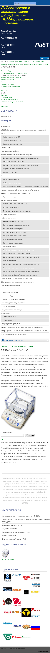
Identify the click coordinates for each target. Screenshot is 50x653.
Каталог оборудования (9, 71)
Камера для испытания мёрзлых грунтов (15, 193)
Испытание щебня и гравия (10, 86)
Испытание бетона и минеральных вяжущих (16, 154)
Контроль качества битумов (13, 229)
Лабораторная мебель (11, 207)
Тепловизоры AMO (9, 317)
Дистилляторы (6, 147)
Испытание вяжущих (8, 82)
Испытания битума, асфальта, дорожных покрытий (21, 257)
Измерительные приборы (9, 151)
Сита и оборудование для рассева (13, 303)
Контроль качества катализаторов (15, 236)
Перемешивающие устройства (11, 289)
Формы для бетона (10, 172)
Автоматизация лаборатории (13, 221)
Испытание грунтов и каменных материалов (16, 176)
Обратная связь (6, 97)
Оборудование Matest (8, 246)
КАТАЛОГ (19, 61)
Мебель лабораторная (9, 200)
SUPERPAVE (5, 126)
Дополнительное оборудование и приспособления (20, 158)
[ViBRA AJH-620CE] (5, 557)
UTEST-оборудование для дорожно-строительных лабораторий (23, 130)
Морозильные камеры (8, 214)
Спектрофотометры (8, 306)
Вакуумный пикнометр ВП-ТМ (12, 525)
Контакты (4, 95)
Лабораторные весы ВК (11, 137)
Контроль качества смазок (12, 239)
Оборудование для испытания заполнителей (16, 278)
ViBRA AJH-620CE (8, 560)
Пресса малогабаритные (9, 292)
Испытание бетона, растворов (13, 161)
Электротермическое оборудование (13, 334)
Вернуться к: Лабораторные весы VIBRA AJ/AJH (18, 346)
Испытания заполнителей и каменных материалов (21, 264)
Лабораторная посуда (8, 197)
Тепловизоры (5, 313)
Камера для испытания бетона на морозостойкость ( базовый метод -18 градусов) (26, 521)
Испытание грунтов (7, 84)
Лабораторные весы (15, 64)
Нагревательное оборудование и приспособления (20, 165)
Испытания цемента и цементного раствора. (18, 250)
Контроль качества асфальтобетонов (16, 225)
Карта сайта (5, 106)
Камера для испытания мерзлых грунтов (16, 532)
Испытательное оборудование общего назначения (21, 271)
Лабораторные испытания (12, 183)
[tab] (48, 340)
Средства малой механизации (11, 310)
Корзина (4, 91)
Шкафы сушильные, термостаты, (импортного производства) (22, 327)
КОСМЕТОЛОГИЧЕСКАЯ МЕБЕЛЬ (15, 204)
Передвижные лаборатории (10, 285)
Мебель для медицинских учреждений (16, 211)
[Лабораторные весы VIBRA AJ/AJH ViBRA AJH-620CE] (18, 429)
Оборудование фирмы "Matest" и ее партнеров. (20, 275)
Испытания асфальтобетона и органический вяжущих (20, 190)
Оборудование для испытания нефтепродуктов (17, 282)
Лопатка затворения (9, 536)
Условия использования (9, 99)
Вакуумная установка (9, 529)
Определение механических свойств (16, 169)
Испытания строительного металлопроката (18, 268)
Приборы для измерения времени (13, 299)
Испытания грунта (9, 261)
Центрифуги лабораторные (10, 324)
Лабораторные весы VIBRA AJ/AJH (36, 64)
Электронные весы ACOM (12, 140)
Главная (11, 61)
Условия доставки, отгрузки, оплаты (14, 73)
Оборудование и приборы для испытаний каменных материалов (25, 186)
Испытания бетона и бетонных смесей (16, 253)
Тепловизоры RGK (9, 320)
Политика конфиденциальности (12, 102)
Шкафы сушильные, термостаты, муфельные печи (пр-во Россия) (24, 331)
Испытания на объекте (11, 179)
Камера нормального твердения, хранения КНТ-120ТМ (21, 516)
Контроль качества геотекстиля (14, 232)
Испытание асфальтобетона (11, 77)
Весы (27, 61)
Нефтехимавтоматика (8, 218)
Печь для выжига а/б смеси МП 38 (14, 539)
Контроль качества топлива (13, 243)
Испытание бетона (7, 80)
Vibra (2, 440)
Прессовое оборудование (10, 296)
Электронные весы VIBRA (12, 144)
